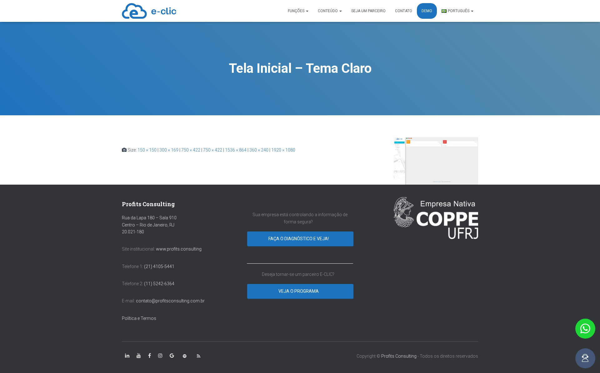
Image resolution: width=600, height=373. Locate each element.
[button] (585, 329)
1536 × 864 (236, 149)
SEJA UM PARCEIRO (368, 11)
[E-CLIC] (149, 11)
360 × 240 (258, 149)
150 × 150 (147, 149)
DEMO (427, 11)
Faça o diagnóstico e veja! (299, 238)
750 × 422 (190, 149)
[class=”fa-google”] (172, 356)
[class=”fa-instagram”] (160, 356)
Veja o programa (299, 291)
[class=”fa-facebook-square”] (149, 356)
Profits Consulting (399, 356)
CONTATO (403, 11)
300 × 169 (168, 149)
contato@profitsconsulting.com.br (170, 300)
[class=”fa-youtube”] (138, 356)
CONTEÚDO (328, 11)
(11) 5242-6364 (159, 283)
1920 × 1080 (283, 149)
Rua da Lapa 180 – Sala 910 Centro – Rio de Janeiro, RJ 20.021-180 (149, 224)
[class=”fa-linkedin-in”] (127, 356)
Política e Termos (139, 318)
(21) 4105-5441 (159, 266)
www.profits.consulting (179, 248)
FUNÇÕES (296, 11)
